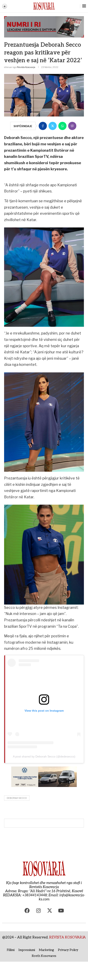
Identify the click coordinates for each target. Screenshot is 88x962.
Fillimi (11, 950)
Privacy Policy (68, 950)
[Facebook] (27, 910)
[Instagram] (38, 910)
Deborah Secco (17, 798)
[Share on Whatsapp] (62, 126)
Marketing (46, 950)
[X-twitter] (50, 910)
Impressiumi (26, 950)
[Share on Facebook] (43, 126)
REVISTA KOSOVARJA (67, 937)
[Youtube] (61, 910)
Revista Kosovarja (26, 67)
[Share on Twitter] (53, 126)
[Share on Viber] (72, 126)
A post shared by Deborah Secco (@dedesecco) (44, 756)
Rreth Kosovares (44, 956)
